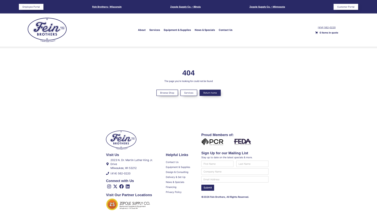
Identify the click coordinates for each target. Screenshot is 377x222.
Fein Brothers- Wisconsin (107, 6)
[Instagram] (109, 186)
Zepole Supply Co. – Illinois (185, 6)
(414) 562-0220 (327, 27)
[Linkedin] (128, 186)
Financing (171, 187)
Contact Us (226, 30)
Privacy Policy (174, 192)
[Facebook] (121, 186)
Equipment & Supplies (177, 30)
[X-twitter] (115, 186)
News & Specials (205, 30)
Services (154, 30)
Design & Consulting (177, 172)
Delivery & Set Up (176, 177)
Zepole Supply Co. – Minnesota (267, 6)
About (142, 30)
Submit (208, 187)
